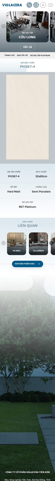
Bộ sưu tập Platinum (40, 55)
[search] (43, 5)
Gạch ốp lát (22, 55)
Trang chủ (9, 55)
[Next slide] (51, 26)
